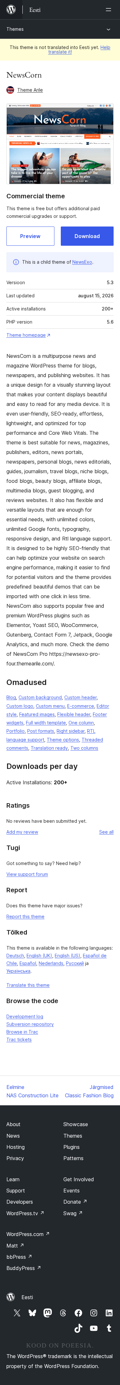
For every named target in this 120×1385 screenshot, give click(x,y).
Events (71, 1190)
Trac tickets (19, 1039)
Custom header (80, 697)
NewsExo (82, 262)
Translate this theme (28, 985)
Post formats (40, 731)
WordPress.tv (25, 1213)
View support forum (27, 874)
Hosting (15, 1147)
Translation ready (49, 748)
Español (28, 963)
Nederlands (51, 963)
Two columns (84, 748)
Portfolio (15, 731)
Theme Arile (30, 90)
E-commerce (80, 706)
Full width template (46, 722)
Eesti (27, 1297)
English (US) (67, 955)
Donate (75, 1202)
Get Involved (78, 1179)
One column (81, 722)
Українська (18, 971)
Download (87, 236)
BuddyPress (23, 1268)
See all (106, 832)
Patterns (73, 1158)
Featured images (37, 714)
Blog (11, 697)
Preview (30, 236)
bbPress (19, 1257)
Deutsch (15, 955)
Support (15, 1190)
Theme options (63, 739)
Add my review (22, 832)
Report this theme (25, 916)
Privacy (15, 1158)
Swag (73, 1213)
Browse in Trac (22, 1032)
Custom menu (50, 706)
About (13, 1124)
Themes (15, 29)
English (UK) (39, 955)
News (13, 1136)
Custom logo (19, 706)
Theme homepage (26, 335)
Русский (75, 963)
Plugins (71, 1147)
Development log (24, 1016)
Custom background (40, 697)
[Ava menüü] (110, 9)
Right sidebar (70, 731)
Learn (13, 1179)
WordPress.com (28, 1234)
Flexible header (73, 714)
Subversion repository (30, 1024)
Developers (19, 1202)
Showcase (75, 1124)
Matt (15, 1245)
